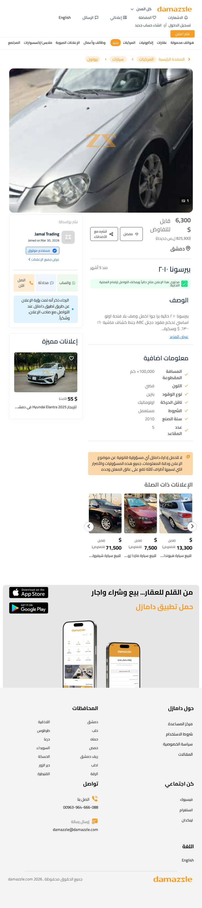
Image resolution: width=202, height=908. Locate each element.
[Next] (192, 526)
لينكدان (187, 820)
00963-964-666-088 (80, 807)
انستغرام (186, 810)
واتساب (65, 282)
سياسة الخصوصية (178, 744)
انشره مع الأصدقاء (100, 234)
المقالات (185, 754)
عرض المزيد (179, 337)
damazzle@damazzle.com (75, 829)
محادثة (43, 282)
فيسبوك (186, 799)
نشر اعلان (182, 33)
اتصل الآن (22, 283)
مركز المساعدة (180, 724)
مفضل (128, 234)
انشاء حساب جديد (148, 25)
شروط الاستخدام (179, 734)
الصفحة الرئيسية (172, 59)
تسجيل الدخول (180, 25)
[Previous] (89, 526)
